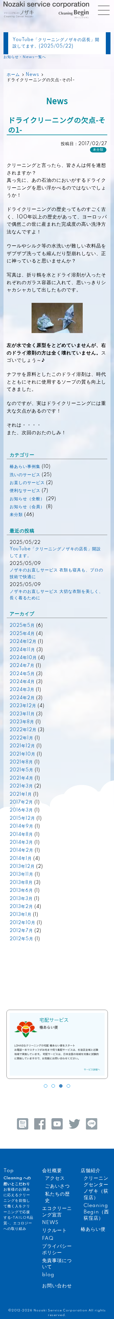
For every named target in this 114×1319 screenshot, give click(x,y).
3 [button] (61, 1086)
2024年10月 (23, 658)
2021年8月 (21, 762)
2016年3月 (21, 810)
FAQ (47, 1238)
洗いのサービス (25, 475)
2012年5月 (21, 939)
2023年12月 (23, 706)
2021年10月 (22, 754)
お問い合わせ (57, 1286)
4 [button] (68, 1086)
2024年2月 (22, 698)
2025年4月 (22, 634)
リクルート (54, 1230)
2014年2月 (21, 850)
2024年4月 (22, 682)
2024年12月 (23, 641)
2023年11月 (22, 714)
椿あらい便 (93, 1229)
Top (9, 1170)
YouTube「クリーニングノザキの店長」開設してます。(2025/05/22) (56, 43)
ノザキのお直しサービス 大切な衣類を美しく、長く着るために (56, 594)
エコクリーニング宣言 (57, 1212)
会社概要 (52, 1170)
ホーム (13, 75)
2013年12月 (22, 866)
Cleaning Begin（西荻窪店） (96, 1212)
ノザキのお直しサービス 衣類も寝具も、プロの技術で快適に (56, 573)
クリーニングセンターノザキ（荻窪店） (96, 1188)
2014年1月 (21, 858)
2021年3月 (21, 786)
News (32, 75)
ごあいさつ (57, 1186)
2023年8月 (22, 722)
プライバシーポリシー (57, 1249)
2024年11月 (22, 650)
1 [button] (46, 1086)
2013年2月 (21, 906)
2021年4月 (21, 778)
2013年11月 (21, 874)
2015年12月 (22, 818)
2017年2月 (21, 802)
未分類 (16, 514)
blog (48, 1274)
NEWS (50, 1222)
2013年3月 (21, 899)
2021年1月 (21, 794)
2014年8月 (21, 834)
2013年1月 (21, 914)
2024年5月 (22, 674)
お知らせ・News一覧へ (25, 57)
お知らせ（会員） (27, 507)
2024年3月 (22, 689)
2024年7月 (22, 665)
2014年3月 (21, 842)
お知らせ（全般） (27, 499)
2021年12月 (22, 746)
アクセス (55, 1178)
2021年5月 (21, 770)
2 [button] (53, 1086)
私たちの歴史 (57, 1197)
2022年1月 (21, 738)
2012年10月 (22, 923)
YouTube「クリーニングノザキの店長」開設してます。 (55, 552)
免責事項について (57, 1264)
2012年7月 (21, 930)
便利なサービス (25, 490)
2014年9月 (21, 826)
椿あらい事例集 (25, 466)
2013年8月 (21, 882)
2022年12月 (23, 730)
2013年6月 (21, 890)
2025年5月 (22, 625)
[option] (57, 1046)
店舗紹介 (91, 1170)
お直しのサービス (27, 483)
